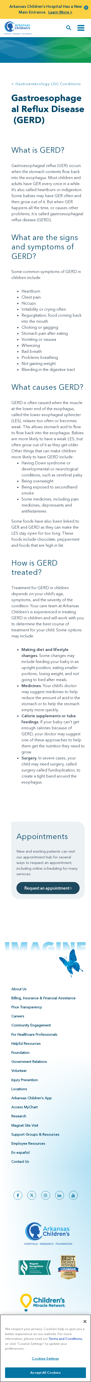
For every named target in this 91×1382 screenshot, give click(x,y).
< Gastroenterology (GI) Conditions (46, 84)
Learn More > (60, 12)
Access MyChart (24, 1107)
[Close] (84, 1321)
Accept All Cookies (45, 1372)
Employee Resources (28, 1143)
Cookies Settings (45, 1358)
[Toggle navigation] (81, 28)
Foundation (20, 1052)
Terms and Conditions (65, 1339)
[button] (86, 7)
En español (20, 1152)
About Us (19, 989)
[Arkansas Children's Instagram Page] (45, 1195)
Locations (19, 1089)
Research (18, 1116)
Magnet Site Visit (24, 1125)
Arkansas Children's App (31, 1098)
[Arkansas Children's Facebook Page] (17, 1195)
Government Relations (29, 1061)
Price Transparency (26, 1007)
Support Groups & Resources (35, 1134)
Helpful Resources (26, 1043)
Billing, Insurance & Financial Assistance (43, 998)
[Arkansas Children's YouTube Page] (73, 1195)
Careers (17, 1016)
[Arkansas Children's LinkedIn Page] (59, 1195)
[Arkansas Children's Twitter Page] (31, 1195)
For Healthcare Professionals (34, 1034)
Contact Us (20, 1161)
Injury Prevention (24, 1080)
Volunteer (19, 1070)
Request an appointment (47, 888)
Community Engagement (31, 1025)
